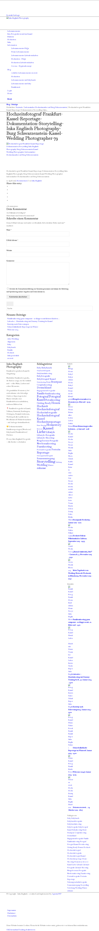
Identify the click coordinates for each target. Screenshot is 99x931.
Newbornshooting (46, 443)
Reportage (43, 452)
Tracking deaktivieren (26, 930)
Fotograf (43, 396)
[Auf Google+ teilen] (9, 193)
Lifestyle (50, 432)
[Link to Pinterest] (8, 7)
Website (9, 250)
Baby (9, 344)
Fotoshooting (52, 399)
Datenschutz (13, 930)
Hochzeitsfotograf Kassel (48, 417)
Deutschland (44, 387)
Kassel (48, 428)
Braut (48, 382)
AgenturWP (56, 894)
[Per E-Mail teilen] (9, 200)
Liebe (41, 431)
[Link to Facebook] (8, 1)
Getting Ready (44, 403)
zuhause (41, 468)
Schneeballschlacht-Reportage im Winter (22, 327)
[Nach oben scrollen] (0, 921)
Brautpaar (56, 381)
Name (8, 230)
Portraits (56, 449)
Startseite (19, 107)
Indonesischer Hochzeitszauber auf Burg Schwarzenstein (45, 107)
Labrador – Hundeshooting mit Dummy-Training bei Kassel (29, 321)
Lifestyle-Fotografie (46, 435)
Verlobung (59, 462)
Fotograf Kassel (73, 844)
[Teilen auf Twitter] (9, 190)
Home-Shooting (41, 425)
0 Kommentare (22, 181)
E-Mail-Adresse (12, 240)
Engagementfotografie (46, 390)
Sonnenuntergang (46, 458)
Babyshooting (41, 382)
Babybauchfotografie (43, 370)
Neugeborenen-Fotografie (47, 441)
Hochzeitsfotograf (48, 409)
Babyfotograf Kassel (46, 379)
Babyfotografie (43, 376)
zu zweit (10, 358)
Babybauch (11, 347)
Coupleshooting (44, 385)
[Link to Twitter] (8, 10)
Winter (50, 465)
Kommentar (10, 261)
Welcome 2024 (12, 330)
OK (7, 930)
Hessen (55, 403)
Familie (10, 350)
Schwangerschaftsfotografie (45, 456)
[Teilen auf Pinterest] (9, 197)
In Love (40, 429)
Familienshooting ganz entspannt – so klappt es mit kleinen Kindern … (33, 318)
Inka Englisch (37, 181)
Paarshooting (44, 446)
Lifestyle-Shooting (45, 438)
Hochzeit (10, 353)
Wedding (42, 465)
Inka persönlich (13, 355)
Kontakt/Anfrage (13, 15)
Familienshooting (52, 393)
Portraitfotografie (44, 450)
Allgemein (11, 342)
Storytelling (46, 461)
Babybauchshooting (44, 373)
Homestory (54, 425)
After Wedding (13, 339)
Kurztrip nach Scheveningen (18, 324)
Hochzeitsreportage (49, 421)
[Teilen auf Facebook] (9, 186)
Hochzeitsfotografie (47, 412)
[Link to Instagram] (8, 4)
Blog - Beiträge (12, 104)
